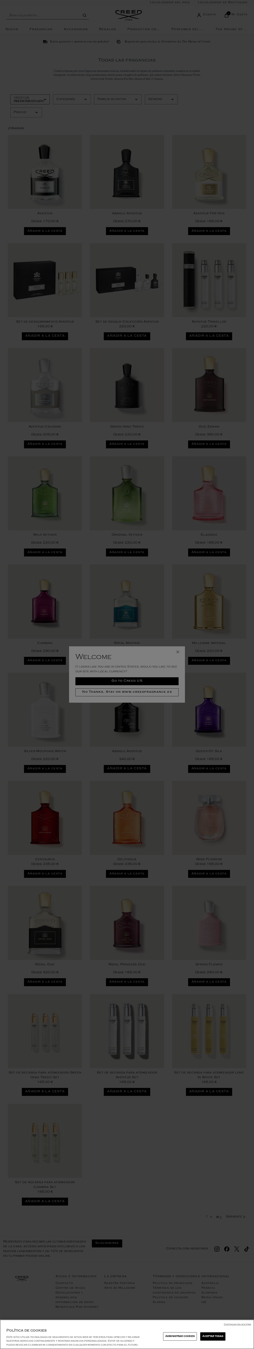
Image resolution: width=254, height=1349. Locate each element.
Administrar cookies (180, 1336)
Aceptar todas (212, 1336)
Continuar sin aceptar (237, 1325)
